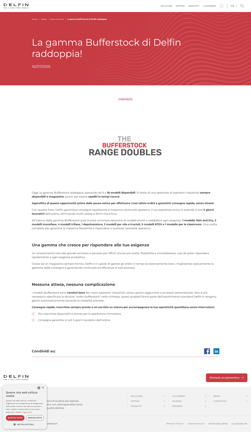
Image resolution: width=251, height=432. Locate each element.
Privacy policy (175, 424)
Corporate (221, 6)
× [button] (43, 388)
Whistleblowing (218, 424)
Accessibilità (239, 424)
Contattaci (220, 401)
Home (34, 19)
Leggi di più (27, 412)
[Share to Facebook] (207, 351)
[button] (25, 424)
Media (216, 396)
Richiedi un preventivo (224, 377)
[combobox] (38, 387)
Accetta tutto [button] (15, 418)
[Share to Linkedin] (216, 351)
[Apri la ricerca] (242, 6)
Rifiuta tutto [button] (35, 418)
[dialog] (25, 406)
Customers (209, 6)
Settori (180, 6)
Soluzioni (167, 6)
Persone (177, 406)
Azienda (177, 401)
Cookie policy (196, 424)
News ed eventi (57, 19)
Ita (232, 6)
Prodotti (194, 6)
